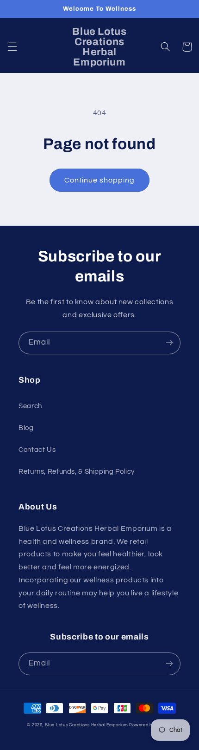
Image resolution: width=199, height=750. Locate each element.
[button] (12, 47)
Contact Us (37, 449)
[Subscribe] (169, 343)
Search (30, 406)
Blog (26, 427)
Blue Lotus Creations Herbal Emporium (86, 725)
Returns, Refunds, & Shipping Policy (77, 471)
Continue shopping (99, 180)
